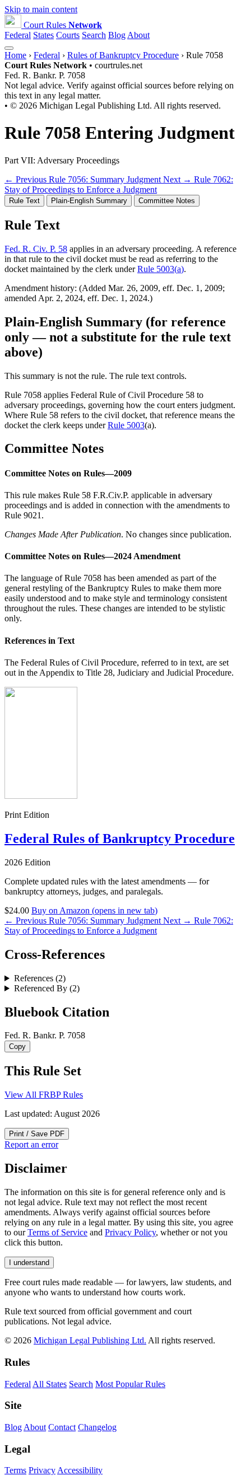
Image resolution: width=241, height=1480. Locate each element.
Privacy (42, 1470)
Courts (68, 35)
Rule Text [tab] (24, 200)
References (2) (40, 978)
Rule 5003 (126, 425)
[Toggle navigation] (8, 48)
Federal (17, 35)
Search (94, 35)
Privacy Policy (130, 1232)
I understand (29, 1262)
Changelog (97, 1427)
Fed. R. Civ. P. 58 (35, 249)
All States (50, 1384)
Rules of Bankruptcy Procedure (123, 55)
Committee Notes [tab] (166, 200)
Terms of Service (57, 1232)
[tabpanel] (120, 260)
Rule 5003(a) (160, 269)
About (138, 35)
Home (15, 55)
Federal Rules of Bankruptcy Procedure (119, 838)
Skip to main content (40, 9)
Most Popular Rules (130, 1384)
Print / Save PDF (36, 1134)
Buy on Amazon (94, 910)
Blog (117, 35)
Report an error (31, 1144)
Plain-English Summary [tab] (89, 200)
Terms (15, 1470)
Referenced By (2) (47, 988)
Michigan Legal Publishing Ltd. (90, 1340)
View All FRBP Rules (43, 1094)
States (43, 35)
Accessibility (80, 1470)
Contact (62, 1427)
